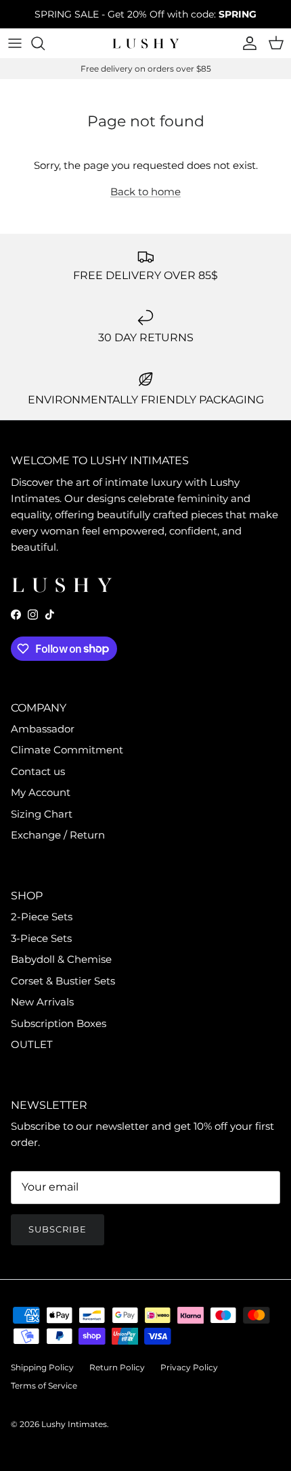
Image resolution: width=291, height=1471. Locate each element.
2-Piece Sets (41, 916)
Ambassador (42, 728)
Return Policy (117, 1367)
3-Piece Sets (41, 938)
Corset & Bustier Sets (63, 980)
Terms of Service (44, 1385)
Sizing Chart (41, 813)
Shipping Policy (42, 1367)
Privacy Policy (189, 1367)
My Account (40, 792)
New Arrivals (42, 1001)
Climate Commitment (67, 749)
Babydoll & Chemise (61, 959)
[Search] (45, 43)
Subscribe (57, 1229)
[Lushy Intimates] (145, 43)
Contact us (38, 771)
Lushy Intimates (74, 1424)
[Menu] (15, 43)
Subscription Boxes (58, 1023)
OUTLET (32, 1044)
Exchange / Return (58, 834)
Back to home (145, 191)
